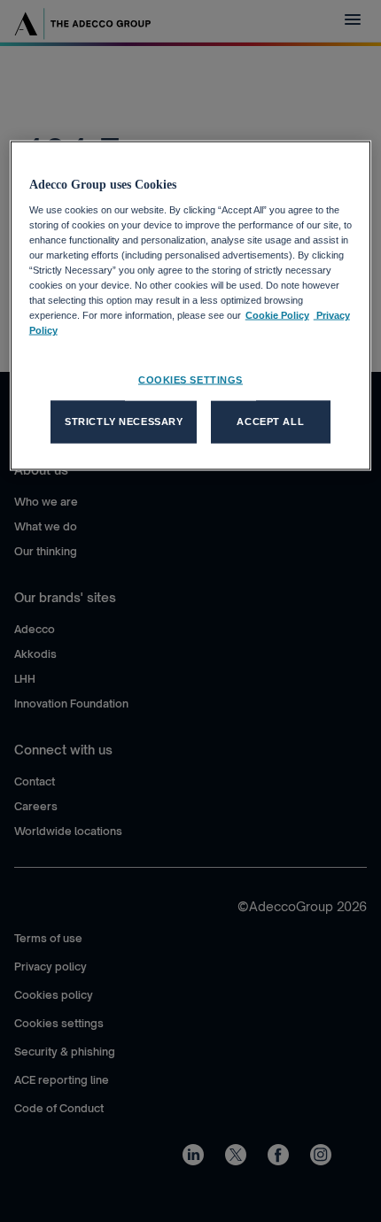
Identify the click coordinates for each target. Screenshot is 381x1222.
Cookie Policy (277, 315)
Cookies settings (190, 380)
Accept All (270, 421)
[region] (191, 306)
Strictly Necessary (124, 421)
